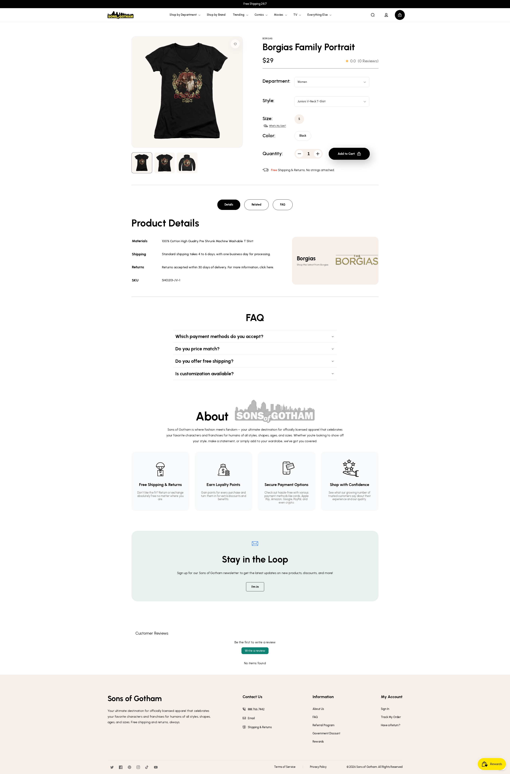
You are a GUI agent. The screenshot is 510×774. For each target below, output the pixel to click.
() (364, 61)
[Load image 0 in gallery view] (142, 163)
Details (229, 204)
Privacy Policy (318, 767)
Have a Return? (390, 725)
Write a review (255, 651)
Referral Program (323, 725)
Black (302, 135)
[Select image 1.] (164, 163)
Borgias (268, 38)
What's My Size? (277, 125)
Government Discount (326, 733)
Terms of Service (284, 767)
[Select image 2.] (187, 163)
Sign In (385, 709)
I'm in (255, 587)
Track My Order (391, 717)
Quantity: (273, 153)
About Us (318, 709)
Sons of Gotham (366, 767)
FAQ (282, 204)
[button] (184, 15)
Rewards (318, 741)
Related (256, 204)
